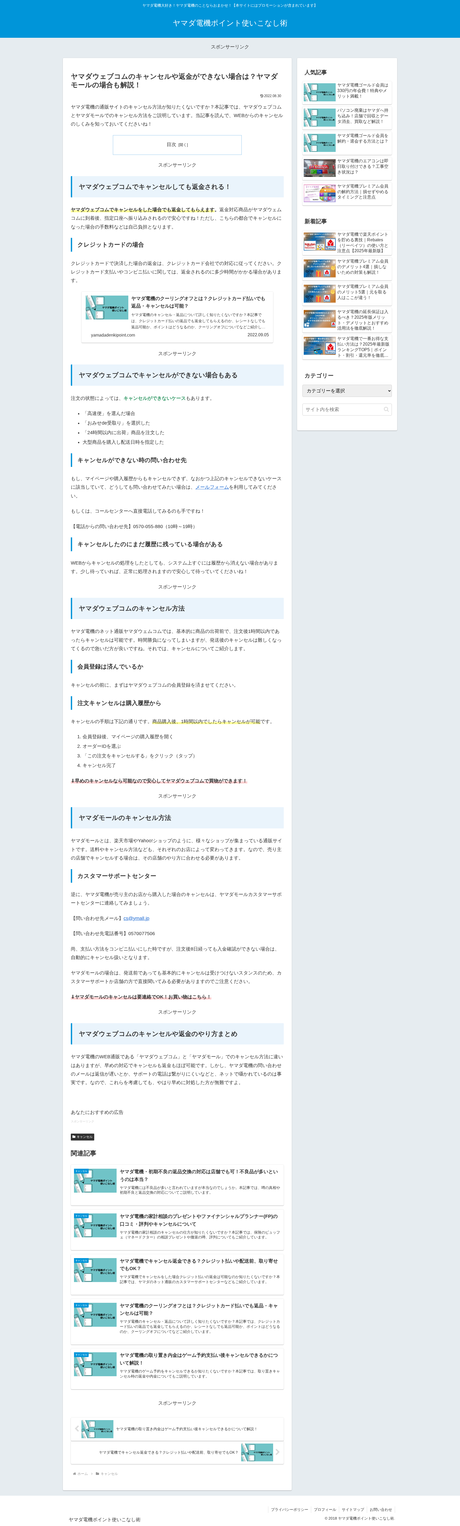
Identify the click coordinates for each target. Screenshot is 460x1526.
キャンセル (85, 1137)
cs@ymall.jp (136, 918)
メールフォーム (212, 487)
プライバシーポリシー (289, 1509)
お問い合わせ (381, 1509)
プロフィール (325, 1509)
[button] (386, 409)
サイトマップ (353, 1509)
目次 (171, 144)
